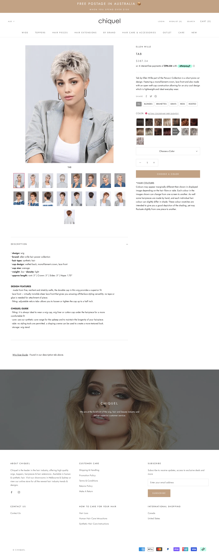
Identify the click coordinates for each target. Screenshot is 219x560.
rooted (192, 103)
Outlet (167, 32)
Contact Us (15, 513)
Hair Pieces (60, 32)
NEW (194, 32)
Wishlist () (175, 21)
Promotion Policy (87, 475)
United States (154, 518)
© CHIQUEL (19, 550)
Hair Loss (83, 513)
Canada (151, 513)
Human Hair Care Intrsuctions (93, 518)
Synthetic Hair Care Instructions (94, 523)
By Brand (109, 32)
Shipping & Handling (89, 470)
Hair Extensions (86, 32)
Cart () (205, 21)
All (138, 103)
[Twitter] (151, 96)
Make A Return (86, 491)
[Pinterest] (155, 96)
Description (19, 244)
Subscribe (159, 493)
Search (191, 21)
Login (161, 21)
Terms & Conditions (88, 480)
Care (181, 32)
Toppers (40, 32)
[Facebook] (146, 96)
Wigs (25, 32)
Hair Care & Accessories (139, 32)
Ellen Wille (143, 46)
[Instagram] (19, 492)
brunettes (161, 103)
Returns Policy (86, 486)
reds (182, 103)
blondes (148, 103)
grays (173, 103)
